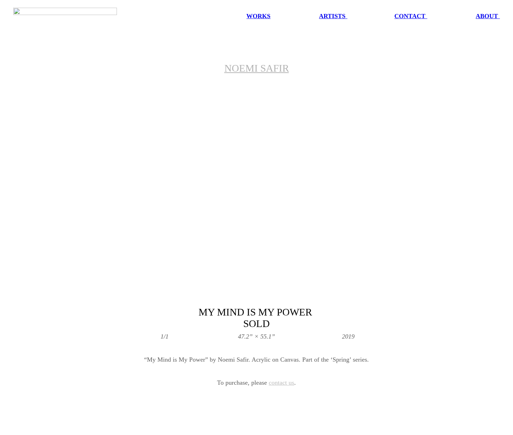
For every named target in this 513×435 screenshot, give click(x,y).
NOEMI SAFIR (256, 68)
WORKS (258, 16)
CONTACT (410, 16)
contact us (281, 382)
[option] (256, 190)
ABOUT (488, 16)
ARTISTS (333, 16)
